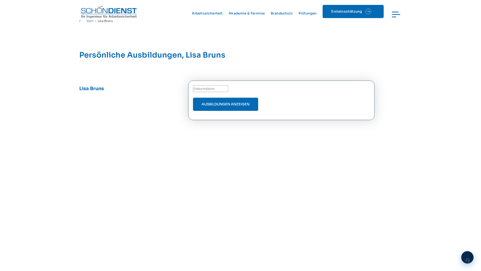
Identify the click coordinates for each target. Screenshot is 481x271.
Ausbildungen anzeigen (226, 104)
